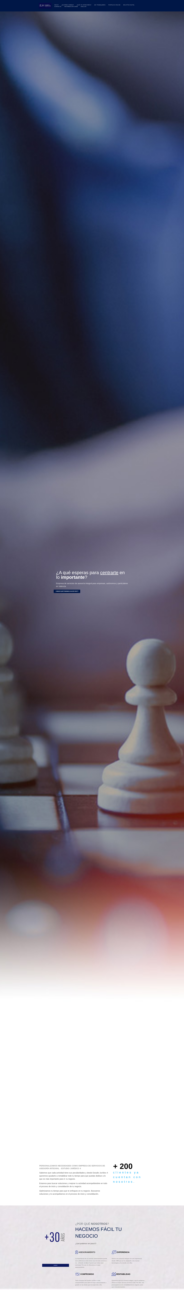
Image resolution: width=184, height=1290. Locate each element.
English (83, 6)
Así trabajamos (100, 5)
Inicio (56, 5)
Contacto (57, 6)
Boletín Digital (129, 5)
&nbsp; (56, 1265)
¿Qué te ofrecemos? (84, 5)
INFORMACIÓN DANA (71, 6)
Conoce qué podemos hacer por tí (67, 591)
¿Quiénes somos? (68, 5)
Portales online (114, 5)
